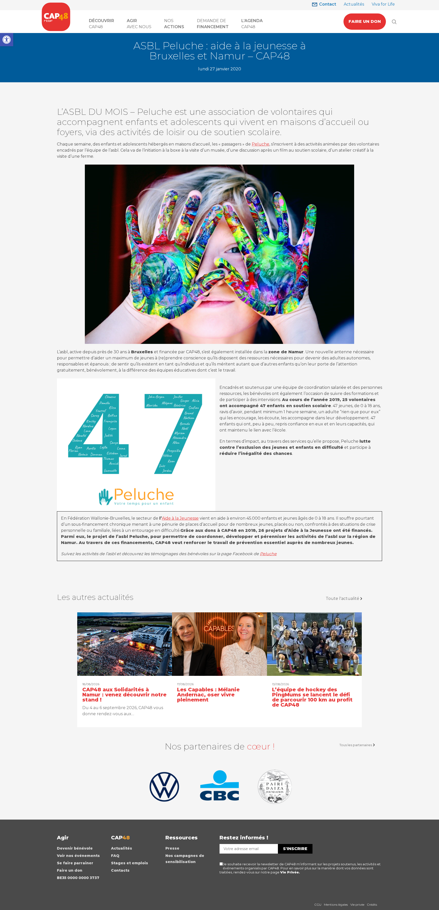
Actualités (354, 4)
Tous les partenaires (355, 745)
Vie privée (357, 904)
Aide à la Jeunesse (180, 518)
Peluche (260, 144)
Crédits (372, 904)
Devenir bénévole (75, 848)
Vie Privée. (290, 872)
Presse (172, 848)
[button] (6, 39)
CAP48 (101, 23)
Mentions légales (336, 904)
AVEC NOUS (139, 23)
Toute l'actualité (342, 598)
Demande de (213, 23)
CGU (317, 904)
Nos (174, 23)
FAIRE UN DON (365, 21)
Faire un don (69, 870)
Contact (327, 4)
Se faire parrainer (75, 863)
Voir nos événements (78, 855)
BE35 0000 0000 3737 (78, 877)
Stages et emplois (129, 863)
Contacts (120, 870)
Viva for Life (383, 4)
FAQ (115, 855)
